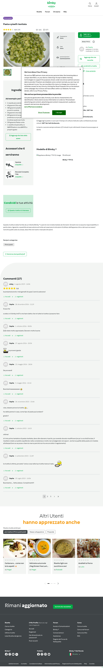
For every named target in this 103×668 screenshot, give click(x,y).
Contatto (24, 664)
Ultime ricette (10, 633)
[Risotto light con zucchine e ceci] (63, 548)
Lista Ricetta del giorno (13, 636)
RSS (78, 636)
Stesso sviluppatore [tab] (37, 532)
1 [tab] (48, 583)
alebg (11, 284)
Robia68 (59, 570)
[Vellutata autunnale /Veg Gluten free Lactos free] (39, 548)
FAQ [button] (64, 12)
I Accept (59, 113)
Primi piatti (9, 245)
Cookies (91, 664)
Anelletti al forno (85, 563)
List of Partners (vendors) (33, 107)
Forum (55, 623)
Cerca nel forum (83, 629)
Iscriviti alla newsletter (63, 607)
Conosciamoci (58, 633)
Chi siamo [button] (56, 12)
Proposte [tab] (50, 532)
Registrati (32, 632)
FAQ (85, 664)
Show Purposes (44, 112)
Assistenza (57, 636)
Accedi (31, 629)
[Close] (80, 69)
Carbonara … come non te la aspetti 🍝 (14, 564)
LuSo (82, 567)
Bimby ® (56, 629)
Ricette (7, 623)
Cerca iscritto (82, 633)
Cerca (79, 623)
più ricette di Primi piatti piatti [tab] (15, 532)
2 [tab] (51, 583)
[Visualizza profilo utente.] (81, 49)
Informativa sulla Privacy (52, 664)
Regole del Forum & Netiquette (72, 664)
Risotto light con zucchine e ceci (60, 564)
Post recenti (33, 641)
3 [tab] (55, 583)
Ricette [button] (39, 12)
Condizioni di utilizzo (35, 664)
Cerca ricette (9, 626)
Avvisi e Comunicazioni (61, 626)
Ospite (90, 47)
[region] (52, 92)
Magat (9, 570)
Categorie (8, 629)
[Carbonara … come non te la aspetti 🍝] (14, 548)
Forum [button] (47, 12)
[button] (90, 4)
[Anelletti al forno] (88, 548)
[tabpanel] (51, 562)
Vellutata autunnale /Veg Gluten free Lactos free (39, 565)
